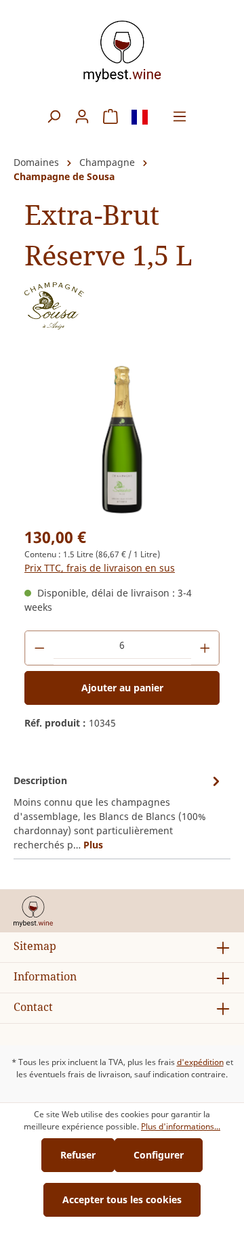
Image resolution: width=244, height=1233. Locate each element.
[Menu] (179, 116)
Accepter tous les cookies (122, 1199)
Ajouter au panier (122, 687)
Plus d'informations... (180, 1126)
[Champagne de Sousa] (54, 305)
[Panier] (110, 116)
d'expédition (200, 1062)
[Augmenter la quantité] (205, 648)
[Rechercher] (53, 116)
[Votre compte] (82, 116)
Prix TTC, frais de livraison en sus (99, 567)
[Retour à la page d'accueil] (122, 51)
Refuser (78, 1154)
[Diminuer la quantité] (39, 648)
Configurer (159, 1154)
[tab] (119, 811)
